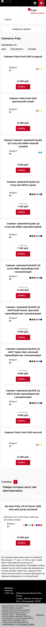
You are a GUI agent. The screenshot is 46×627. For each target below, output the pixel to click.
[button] (35, 497)
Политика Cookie (26, 624)
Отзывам (32, 49)
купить (21, 87)
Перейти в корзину (37, 13)
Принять (40, 615)
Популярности (16, 49)
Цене (3, 49)
